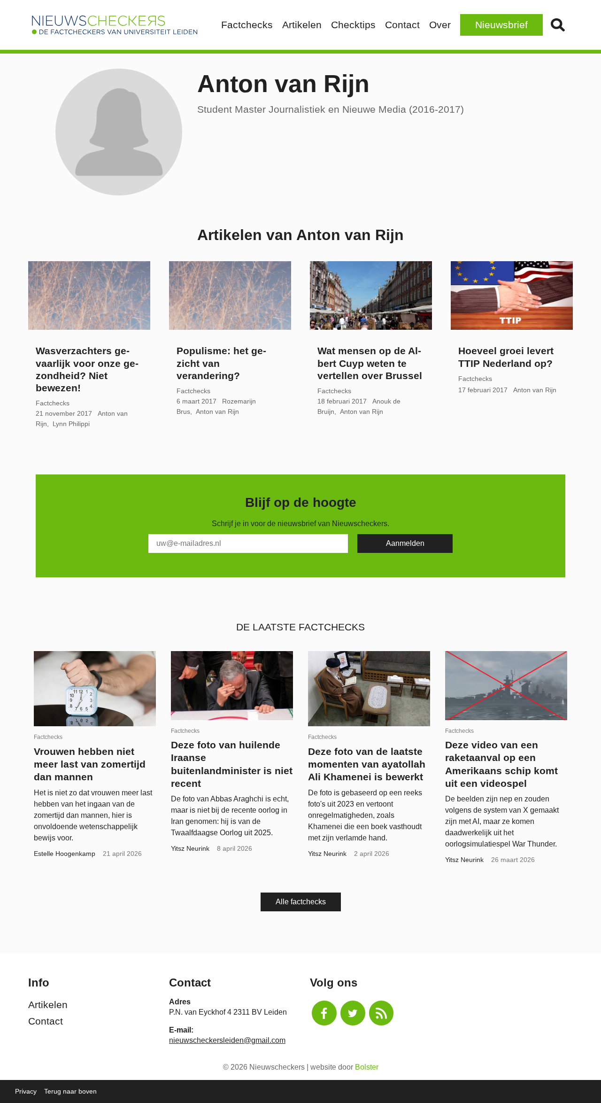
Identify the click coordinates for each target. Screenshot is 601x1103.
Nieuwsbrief (501, 24)
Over (440, 24)
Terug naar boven (70, 1091)
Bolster (366, 1067)
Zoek (557, 25)
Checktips (353, 24)
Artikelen (302, 24)
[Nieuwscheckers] (114, 25)
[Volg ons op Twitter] (352, 1013)
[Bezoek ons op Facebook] (324, 1013)
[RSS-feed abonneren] (381, 1013)
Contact (402, 24)
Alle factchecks (301, 902)
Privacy (26, 1091)
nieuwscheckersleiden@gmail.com (227, 1040)
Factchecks (247, 24)
